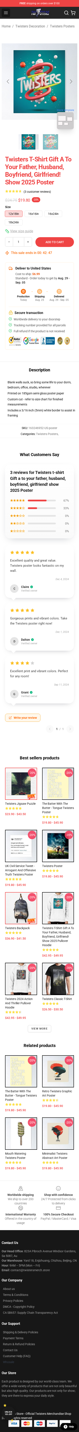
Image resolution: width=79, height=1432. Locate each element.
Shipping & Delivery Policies (20, 1332)
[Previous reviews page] (50, 729)
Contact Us (10, 1350)
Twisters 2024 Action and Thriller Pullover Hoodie (19, 1003)
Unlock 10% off (8, 1413)
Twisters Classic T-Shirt (57, 999)
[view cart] (73, 12)
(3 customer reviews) (37, 191)
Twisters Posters (62, 26)
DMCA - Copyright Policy (19, 1306)
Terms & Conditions (15, 1295)
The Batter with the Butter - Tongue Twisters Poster (58, 808)
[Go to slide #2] (50, 142)
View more (39, 1028)
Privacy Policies (13, 1300)
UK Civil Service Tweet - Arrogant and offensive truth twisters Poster (20, 870)
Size (8, 207)
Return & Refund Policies (19, 1344)
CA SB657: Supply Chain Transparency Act (30, 1312)
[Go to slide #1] (29, 142)
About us (9, 1289)
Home (6, 26)
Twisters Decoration (30, 26)
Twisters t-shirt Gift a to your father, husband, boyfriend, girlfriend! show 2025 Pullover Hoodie (58, 936)
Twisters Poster (52, 866)
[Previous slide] (8, 81)
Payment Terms (13, 1338)
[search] (66, 12)
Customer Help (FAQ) (17, 1356)
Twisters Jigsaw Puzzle (20, 803)
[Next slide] (70, 81)
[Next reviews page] (70, 729)
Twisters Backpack (17, 928)
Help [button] (71, 1426)
